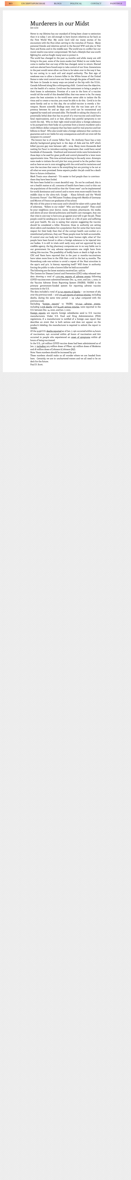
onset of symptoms (80, 337)
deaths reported (53, 331)
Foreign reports (38, 312)
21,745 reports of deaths (69, 291)
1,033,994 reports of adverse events (73, 276)
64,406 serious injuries (68, 306)
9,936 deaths (46, 306)
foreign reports (51, 303)
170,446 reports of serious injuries (75, 294)
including (41, 346)
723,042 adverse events (87, 303)
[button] (57, 3)
